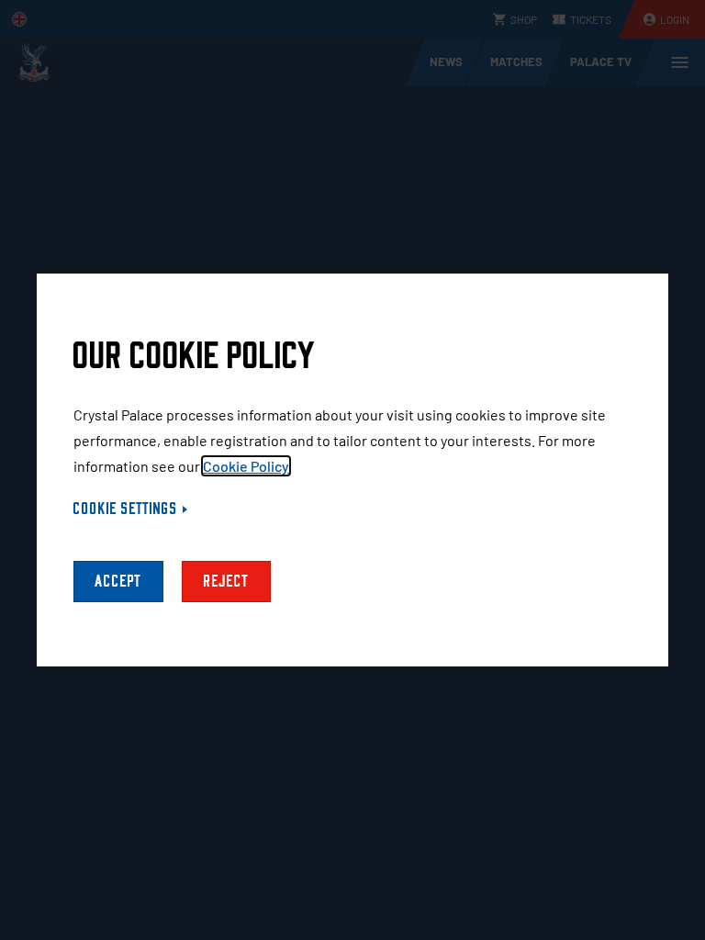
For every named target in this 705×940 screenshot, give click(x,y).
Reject (226, 581)
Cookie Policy (246, 466)
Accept (118, 581)
